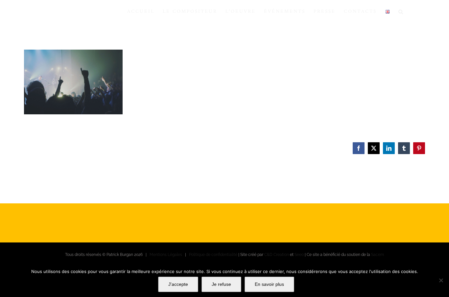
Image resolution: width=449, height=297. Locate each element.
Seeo (299, 254)
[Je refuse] (440, 280)
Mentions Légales (166, 254)
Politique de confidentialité (213, 254)
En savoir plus (269, 284)
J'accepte (178, 284)
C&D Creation (276, 254)
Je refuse (221, 284)
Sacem (377, 254)
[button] (401, 11)
